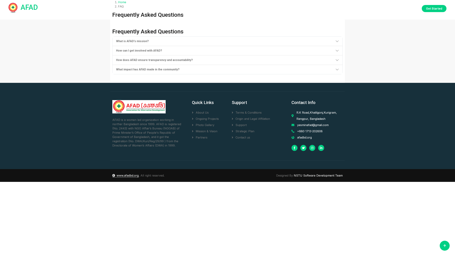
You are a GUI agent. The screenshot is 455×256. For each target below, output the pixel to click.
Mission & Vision (206, 131)
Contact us (242, 137)
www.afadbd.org (128, 175)
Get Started (434, 8)
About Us (202, 112)
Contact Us (409, 8)
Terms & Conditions (248, 112)
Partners (201, 137)
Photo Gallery (204, 125)
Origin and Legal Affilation (252, 119)
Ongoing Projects (207, 119)
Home (330, 8)
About (343, 8)
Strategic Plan (244, 131)
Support (241, 125)
